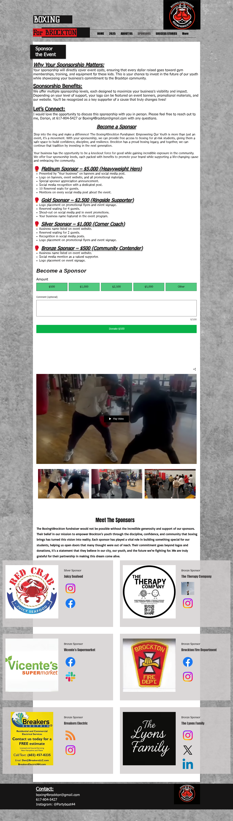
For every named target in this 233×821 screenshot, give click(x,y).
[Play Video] (63, 483)
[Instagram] (70, 588)
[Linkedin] (187, 764)
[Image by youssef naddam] (187, 588)
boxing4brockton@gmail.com (58, 795)
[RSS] (70, 735)
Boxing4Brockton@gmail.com (105, 118)
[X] (187, 750)
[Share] (193, 369)
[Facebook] (70, 603)
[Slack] (70, 676)
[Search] (196, 20)
